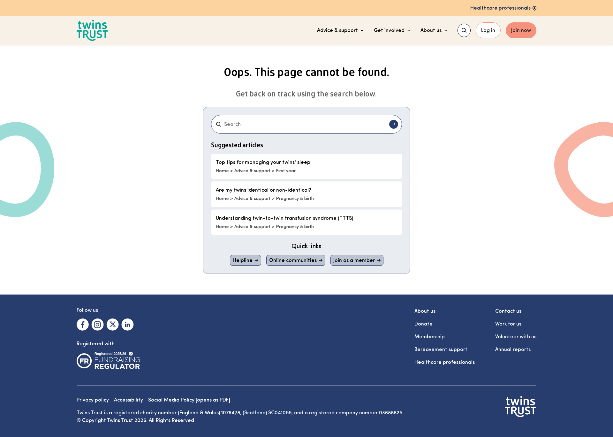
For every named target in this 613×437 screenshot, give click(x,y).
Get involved (389, 30)
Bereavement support (440, 349)
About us (431, 30)
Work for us (508, 324)
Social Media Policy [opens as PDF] (189, 400)
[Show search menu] (464, 30)
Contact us (508, 311)
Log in (488, 30)
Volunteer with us (515, 337)
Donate (423, 324)
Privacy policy (93, 400)
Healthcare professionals (444, 362)
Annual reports (513, 349)
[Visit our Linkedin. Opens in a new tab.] (127, 324)
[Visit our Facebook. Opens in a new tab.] (83, 324)
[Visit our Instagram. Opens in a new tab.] (97, 324)
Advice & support (337, 30)
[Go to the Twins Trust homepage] (92, 30)
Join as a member (354, 260)
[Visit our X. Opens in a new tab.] (112, 324)
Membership (429, 337)
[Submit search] (393, 124)
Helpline (243, 260)
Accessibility (128, 400)
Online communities (293, 260)
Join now (521, 30)
